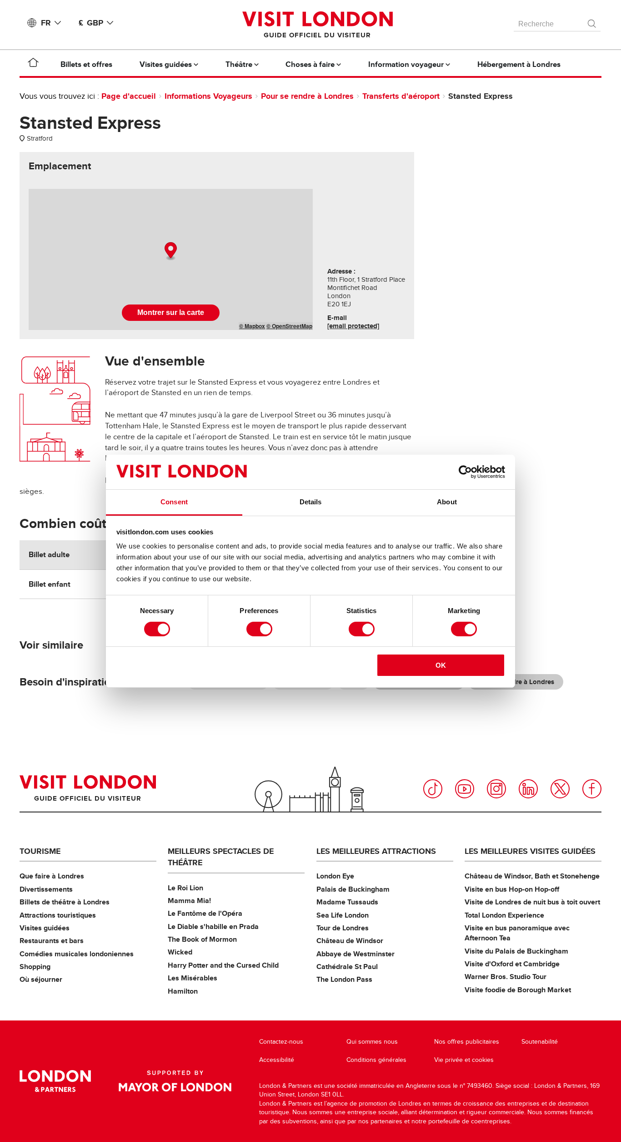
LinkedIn (528, 788)
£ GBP (91, 23)
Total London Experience (504, 915)
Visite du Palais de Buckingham (516, 951)
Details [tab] (311, 502)
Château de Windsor (349, 940)
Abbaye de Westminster (355, 954)
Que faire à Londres (52, 876)
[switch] (259, 629)
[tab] (60, 166)
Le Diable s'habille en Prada (213, 926)
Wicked (180, 952)
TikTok (432, 788)
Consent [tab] (174, 502)
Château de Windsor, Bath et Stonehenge (532, 876)
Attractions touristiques (58, 915)
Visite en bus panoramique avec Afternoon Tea (517, 933)
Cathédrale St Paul (347, 966)
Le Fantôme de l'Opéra (205, 913)
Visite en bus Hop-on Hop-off (512, 889)
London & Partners (55, 1081)
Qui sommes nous (372, 1041)
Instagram (496, 788)
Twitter (560, 788)
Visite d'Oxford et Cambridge (512, 964)
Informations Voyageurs (208, 96)
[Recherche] (592, 21)
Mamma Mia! (189, 900)
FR (46, 23)
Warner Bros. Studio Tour (505, 976)
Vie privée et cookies (464, 1059)
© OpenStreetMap (289, 326)
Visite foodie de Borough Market (518, 990)
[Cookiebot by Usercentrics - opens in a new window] (465, 472)
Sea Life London (342, 915)
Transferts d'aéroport (401, 96)
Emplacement (60, 166)
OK (441, 665)
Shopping (35, 966)
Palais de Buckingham (353, 889)
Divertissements (46, 889)
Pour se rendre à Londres (307, 96)
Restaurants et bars (52, 940)
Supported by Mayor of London (175, 1081)
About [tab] (447, 502)
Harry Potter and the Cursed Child (223, 965)
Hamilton (183, 991)
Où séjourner (41, 979)
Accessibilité (276, 1059)
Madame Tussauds (347, 902)
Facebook (591, 788)
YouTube (464, 788)
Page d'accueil (128, 96)
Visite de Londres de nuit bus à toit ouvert (532, 902)
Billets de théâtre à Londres (65, 902)
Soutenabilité (539, 1041)
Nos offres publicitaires (466, 1041)
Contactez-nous (281, 1041)
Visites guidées (45, 928)
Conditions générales (376, 1059)
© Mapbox (252, 326)
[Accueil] (33, 64)
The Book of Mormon (202, 939)
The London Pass (344, 979)
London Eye (335, 876)
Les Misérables (192, 978)
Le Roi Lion (185, 888)
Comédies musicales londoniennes (77, 954)
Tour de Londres (342, 928)
